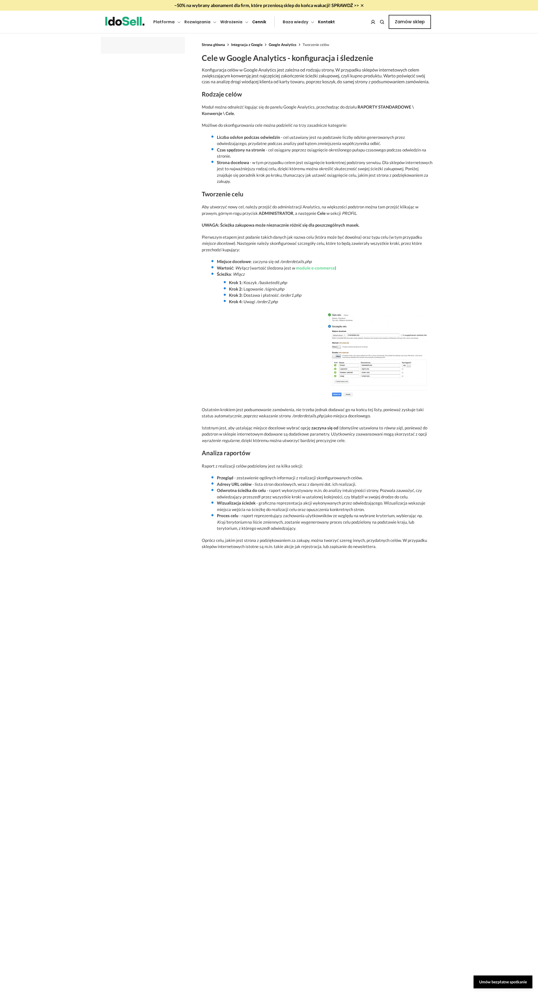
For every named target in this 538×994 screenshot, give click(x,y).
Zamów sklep (410, 22)
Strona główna (213, 44)
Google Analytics (282, 44)
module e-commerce (315, 267)
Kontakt (326, 22)
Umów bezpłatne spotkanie (503, 981)
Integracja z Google (247, 44)
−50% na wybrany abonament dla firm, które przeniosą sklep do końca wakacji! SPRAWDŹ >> (266, 5)
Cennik (259, 22)
